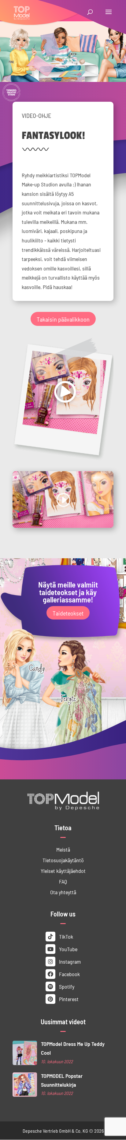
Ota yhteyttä (63, 891)
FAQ (63, 881)
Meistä (63, 849)
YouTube (67, 948)
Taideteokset (68, 613)
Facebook (69, 973)
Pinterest (68, 998)
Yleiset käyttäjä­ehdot (63, 870)
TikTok (65, 936)
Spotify (66, 986)
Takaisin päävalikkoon (63, 319)
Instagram (69, 961)
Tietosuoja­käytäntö (63, 859)
